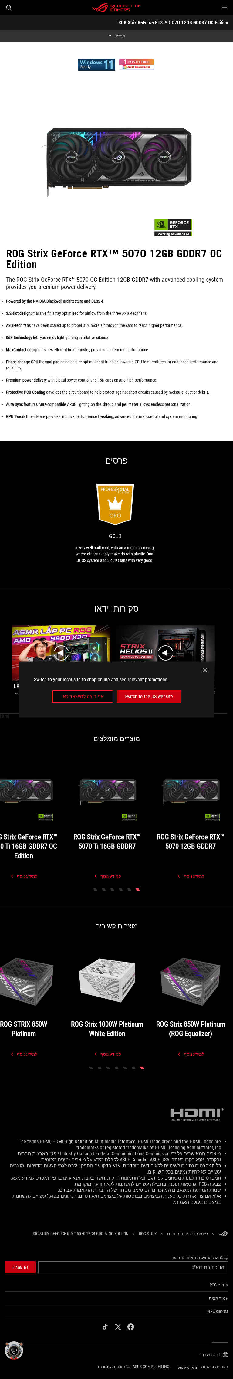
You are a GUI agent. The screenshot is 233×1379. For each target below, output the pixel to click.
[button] (224, 7)
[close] (205, 670)
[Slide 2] (129, 889)
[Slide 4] (112, 889)
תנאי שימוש (188, 1367)
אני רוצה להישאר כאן (83, 696)
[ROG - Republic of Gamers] (116, 7)
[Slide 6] (95, 889)
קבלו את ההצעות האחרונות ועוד (199, 1257)
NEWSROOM (218, 1311)
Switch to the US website (149, 696)
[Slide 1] (138, 889)
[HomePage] (223, 1234)
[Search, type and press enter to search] (8, 7)
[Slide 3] (121, 889)
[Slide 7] (91, 1068)
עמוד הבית (218, 1298)
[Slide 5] (104, 889)
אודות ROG (219, 1284)
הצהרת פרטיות (214, 1366)
